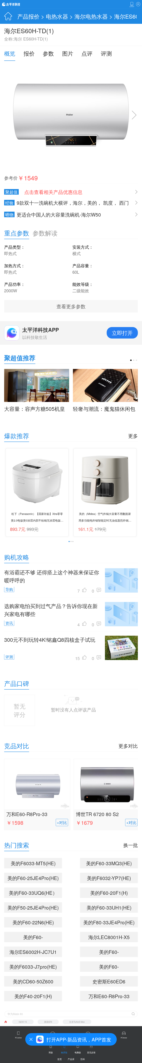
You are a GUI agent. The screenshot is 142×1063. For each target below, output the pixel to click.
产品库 (71, 1059)
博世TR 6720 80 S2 (97, 814)
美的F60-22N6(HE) (33, 922)
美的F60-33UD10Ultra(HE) (109, 967)
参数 (48, 53)
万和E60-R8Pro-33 (26, 814)
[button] (131, 360)
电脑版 (78, 1052)
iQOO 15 (23, 1021)
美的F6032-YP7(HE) (109, 877)
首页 (59, 1059)
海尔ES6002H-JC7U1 (33, 951)
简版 (51, 1052)
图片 (67, 53)
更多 (133, 435)
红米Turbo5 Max (77, 1021)
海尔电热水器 (91, 16)
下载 (131, 4)
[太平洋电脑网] (16, 4)
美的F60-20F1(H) (109, 892)
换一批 (130, 844)
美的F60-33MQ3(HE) (109, 863)
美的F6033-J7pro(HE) (33, 966)
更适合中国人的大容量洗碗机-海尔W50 (53, 214)
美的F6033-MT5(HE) (33, 863)
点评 (86, 53)
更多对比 (128, 745)
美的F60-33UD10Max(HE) (108, 952)
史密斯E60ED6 (108, 981)
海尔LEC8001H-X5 (109, 937)
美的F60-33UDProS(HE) (33, 938)
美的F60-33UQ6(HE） (33, 892)
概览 (9, 53)
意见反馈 (91, 1052)
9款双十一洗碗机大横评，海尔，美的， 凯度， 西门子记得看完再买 (66, 202)
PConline (18, 1038)
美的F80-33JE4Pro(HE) (109, 922)
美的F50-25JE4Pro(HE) (33, 907)
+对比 (62, 822)
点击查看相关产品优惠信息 (53, 192)
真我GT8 (48, 1021)
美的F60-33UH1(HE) (109, 907)
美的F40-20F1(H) (33, 996)
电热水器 (57, 16)
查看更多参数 (71, 306)
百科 (82, 1059)
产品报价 (28, 16)
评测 (106, 53)
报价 (29, 53)
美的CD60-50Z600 (33, 981)
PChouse (124, 1038)
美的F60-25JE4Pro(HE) (33, 877)
